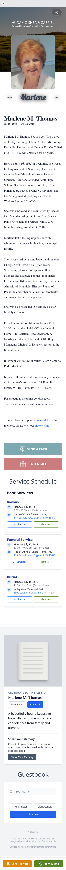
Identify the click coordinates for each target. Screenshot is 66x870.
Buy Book (35, 704)
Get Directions (19, 524)
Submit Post (33, 814)
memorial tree (44, 420)
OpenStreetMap (36, 846)
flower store (42, 425)
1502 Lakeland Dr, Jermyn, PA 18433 (34, 592)
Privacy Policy (23, 841)
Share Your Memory (22, 757)
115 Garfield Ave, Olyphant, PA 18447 (35, 517)
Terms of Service (42, 841)
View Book (16, 704)
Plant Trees (46, 524)
